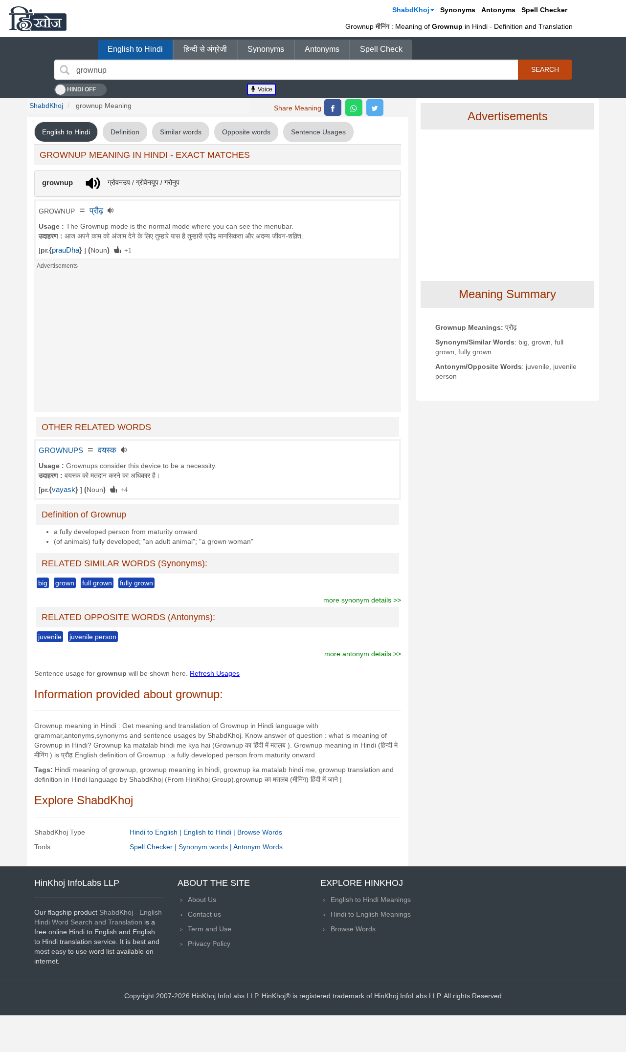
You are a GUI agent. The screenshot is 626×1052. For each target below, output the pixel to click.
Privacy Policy (209, 943)
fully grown (136, 583)
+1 (126, 249)
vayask (63, 489)
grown (64, 583)
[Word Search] (64, 70)
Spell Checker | (154, 847)
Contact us (204, 914)
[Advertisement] (217, 343)
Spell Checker (544, 10)
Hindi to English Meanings (371, 914)
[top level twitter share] (374, 107)
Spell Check (381, 49)
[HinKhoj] (37, 18)
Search (545, 69)
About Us (202, 899)
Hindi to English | (156, 832)
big (42, 583)
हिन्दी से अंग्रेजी (205, 49)
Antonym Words (258, 847)
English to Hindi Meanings (371, 899)
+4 (122, 489)
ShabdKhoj (410, 10)
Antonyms (498, 10)
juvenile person (92, 637)
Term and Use (209, 929)
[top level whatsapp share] (353, 107)
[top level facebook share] (332, 107)
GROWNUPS (61, 450)
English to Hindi (135, 49)
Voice (264, 89)
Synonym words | (206, 847)
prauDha (65, 250)
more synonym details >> (362, 600)
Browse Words (259, 832)
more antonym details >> (362, 654)
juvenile (50, 637)
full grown (97, 583)
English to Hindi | (210, 832)
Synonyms (457, 10)
